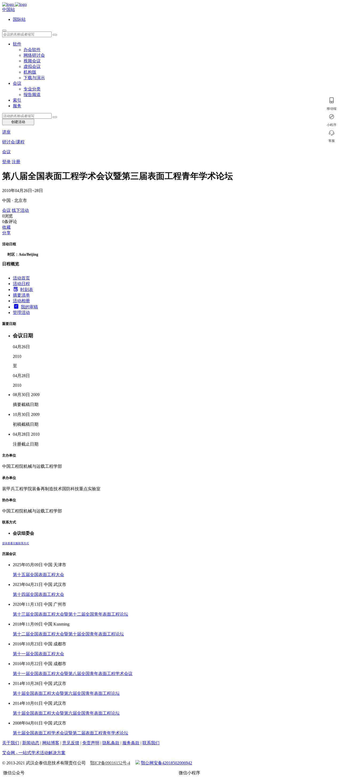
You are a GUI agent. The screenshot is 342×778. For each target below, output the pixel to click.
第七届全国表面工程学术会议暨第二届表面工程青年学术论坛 (70, 733)
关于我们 (10, 743)
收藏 (6, 227)
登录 (6, 161)
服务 (17, 106)
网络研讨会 (34, 55)
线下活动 (20, 210)
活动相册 (21, 300)
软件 (17, 44)
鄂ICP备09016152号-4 (110, 763)
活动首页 (21, 278)
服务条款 (130, 743)
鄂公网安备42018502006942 (166, 763)
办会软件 (32, 49)
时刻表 (26, 289)
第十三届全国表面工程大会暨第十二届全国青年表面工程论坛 (70, 614)
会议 (17, 83)
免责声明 (90, 743)
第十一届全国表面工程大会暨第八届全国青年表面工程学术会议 (73, 673)
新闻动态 (30, 743)
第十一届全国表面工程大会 (38, 653)
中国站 (8, 9)
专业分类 (32, 89)
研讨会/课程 (13, 142)
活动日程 (21, 283)
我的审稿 (29, 307)
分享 (6, 233)
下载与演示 (34, 77)
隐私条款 (110, 743)
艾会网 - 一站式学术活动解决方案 (33, 752)
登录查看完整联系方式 (15, 543)
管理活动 (21, 312)
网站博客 (50, 743)
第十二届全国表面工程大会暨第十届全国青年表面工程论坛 (68, 634)
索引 (17, 100)
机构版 (30, 72)
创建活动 (18, 122)
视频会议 (32, 61)
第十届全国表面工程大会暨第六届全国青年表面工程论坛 (66, 693)
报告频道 (32, 94)
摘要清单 (21, 295)
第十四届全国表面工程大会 (38, 594)
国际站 (19, 19)
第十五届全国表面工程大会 (38, 574)
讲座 (6, 132)
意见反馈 (70, 743)
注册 (16, 161)
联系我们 (151, 743)
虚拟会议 (32, 66)
